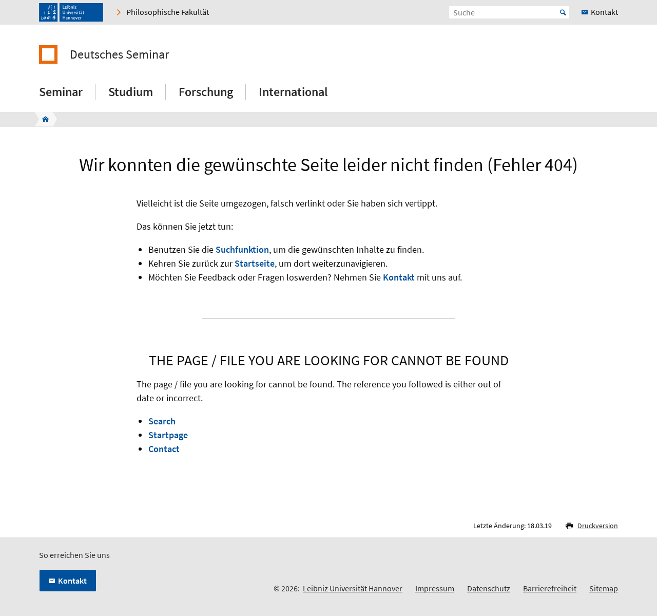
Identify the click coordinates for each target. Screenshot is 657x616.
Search (162, 421)
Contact (164, 449)
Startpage (168, 435)
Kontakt (399, 277)
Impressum (434, 588)
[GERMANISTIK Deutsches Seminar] (42, 119)
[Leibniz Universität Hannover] (71, 12)
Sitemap (603, 588)
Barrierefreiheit (549, 588)
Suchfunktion (242, 249)
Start (563, 12)
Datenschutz (488, 588)
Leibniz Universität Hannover (352, 588)
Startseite (255, 263)
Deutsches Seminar (119, 54)
